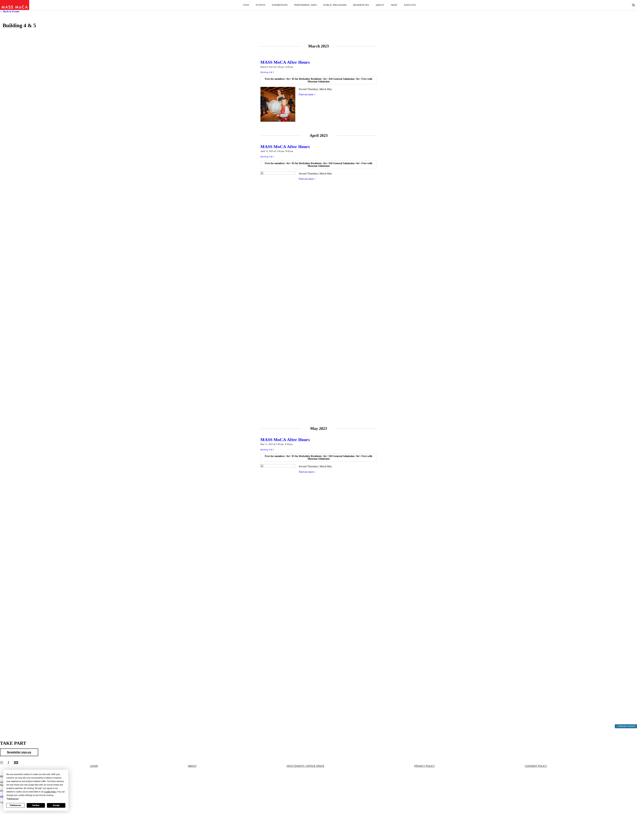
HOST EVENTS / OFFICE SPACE (305, 766)
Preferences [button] (12, 799)
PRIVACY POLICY (424, 766)
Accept (56, 805)
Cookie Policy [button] (50, 792)
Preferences (15, 805)
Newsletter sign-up (19, 752)
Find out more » (307, 94)
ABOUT (192, 766)
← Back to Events (9, 11)
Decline (35, 805)
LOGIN (94, 766)
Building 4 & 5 (267, 72)
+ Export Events (626, 726)
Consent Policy (536, 766)
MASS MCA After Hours (285, 62)
